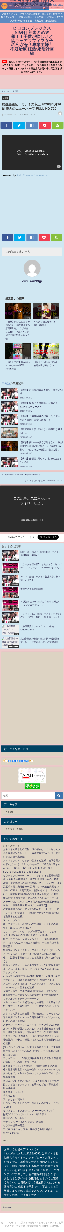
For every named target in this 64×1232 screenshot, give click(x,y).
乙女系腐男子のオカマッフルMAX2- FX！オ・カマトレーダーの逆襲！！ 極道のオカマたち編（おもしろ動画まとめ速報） (31, 913)
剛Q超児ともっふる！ (14, 1118)
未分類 (5, 98)
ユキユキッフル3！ (13, 1092)
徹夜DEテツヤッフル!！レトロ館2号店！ (25, 1114)
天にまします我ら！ (14, 1099)
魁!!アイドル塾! (11, 1133)
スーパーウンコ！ (12, 920)
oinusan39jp (32, 281)
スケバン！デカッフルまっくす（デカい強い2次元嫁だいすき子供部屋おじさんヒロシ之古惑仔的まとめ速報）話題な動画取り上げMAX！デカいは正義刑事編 (31, 1028)
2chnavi (7, 1207)
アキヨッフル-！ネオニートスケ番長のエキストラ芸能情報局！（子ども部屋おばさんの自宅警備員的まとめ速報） (31, 1040)
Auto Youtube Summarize (32, 175)
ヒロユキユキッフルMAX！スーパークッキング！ (29, 1110)
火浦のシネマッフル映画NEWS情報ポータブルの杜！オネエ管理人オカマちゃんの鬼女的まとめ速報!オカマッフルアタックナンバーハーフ (31, 995)
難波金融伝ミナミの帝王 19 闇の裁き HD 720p (22, 474)
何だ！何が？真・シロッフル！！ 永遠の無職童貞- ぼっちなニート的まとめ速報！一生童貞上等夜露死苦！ (31, 943)
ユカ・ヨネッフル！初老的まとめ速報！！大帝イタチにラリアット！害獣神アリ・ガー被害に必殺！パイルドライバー (31, 1006)
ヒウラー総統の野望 (14, 1125)
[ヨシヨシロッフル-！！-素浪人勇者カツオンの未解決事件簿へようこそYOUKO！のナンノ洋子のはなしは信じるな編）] (31, 1051)
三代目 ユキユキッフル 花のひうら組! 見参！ (28, 1129)
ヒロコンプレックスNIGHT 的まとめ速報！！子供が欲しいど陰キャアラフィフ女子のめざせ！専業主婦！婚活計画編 (31, 1084)
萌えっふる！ (10, 1095)
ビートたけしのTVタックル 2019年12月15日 (42, 481)
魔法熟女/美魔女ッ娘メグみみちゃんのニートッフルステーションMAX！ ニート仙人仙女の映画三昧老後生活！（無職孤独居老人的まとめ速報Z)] (31, 901)
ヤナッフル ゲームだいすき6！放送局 (23, 1122)
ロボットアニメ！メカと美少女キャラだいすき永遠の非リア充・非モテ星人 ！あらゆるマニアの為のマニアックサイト (31, 969)
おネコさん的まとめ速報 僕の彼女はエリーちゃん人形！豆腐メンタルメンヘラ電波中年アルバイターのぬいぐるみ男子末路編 (31, 853)
